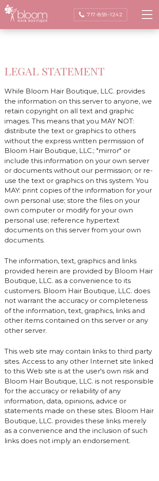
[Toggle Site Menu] (147, 14)
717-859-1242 (104, 14)
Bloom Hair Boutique (26, 13)
